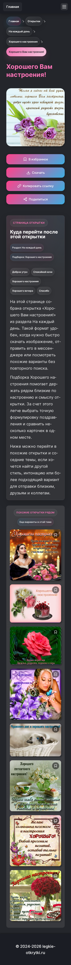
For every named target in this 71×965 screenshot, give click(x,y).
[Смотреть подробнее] (35, 554)
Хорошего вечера (22, 290)
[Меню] (64, 6)
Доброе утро (19, 271)
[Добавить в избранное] (55, 534)
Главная (12, 7)
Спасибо (44, 290)
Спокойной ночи (42, 271)
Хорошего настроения (25, 281)
